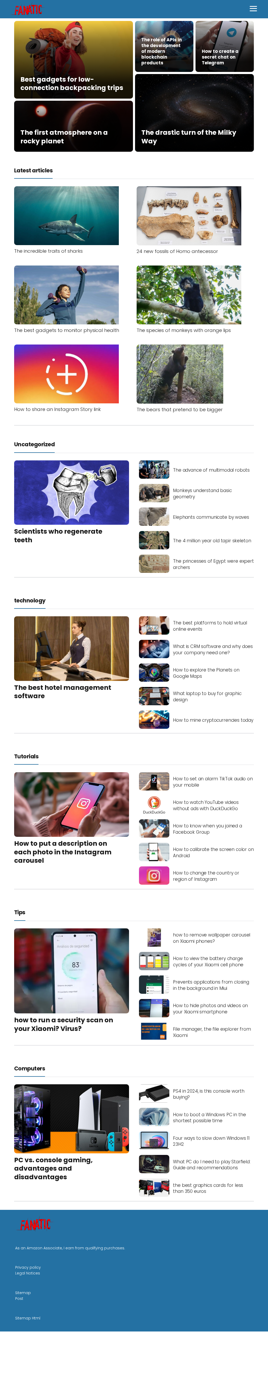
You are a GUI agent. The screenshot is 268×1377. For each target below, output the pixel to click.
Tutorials (26, 756)
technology (30, 600)
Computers (29, 1068)
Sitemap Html (27, 1318)
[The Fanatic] (29, 9)
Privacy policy (28, 1267)
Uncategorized (34, 444)
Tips (19, 912)
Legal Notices (27, 1273)
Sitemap (23, 1292)
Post (19, 1298)
